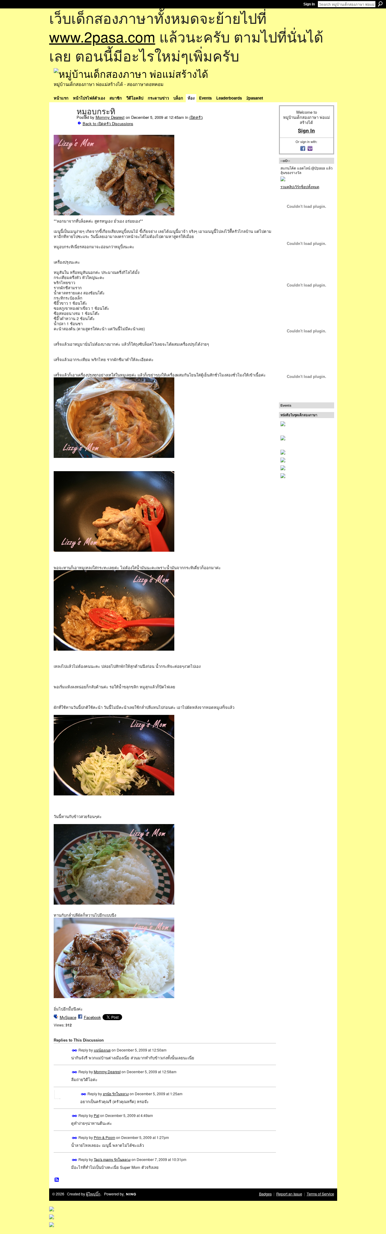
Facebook (92, 1017)
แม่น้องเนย (102, 1049)
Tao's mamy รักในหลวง (112, 1159)
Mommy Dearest (110, 117)
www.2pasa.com (102, 36)
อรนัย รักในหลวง (116, 1093)
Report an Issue (289, 1194)
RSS (57, 1180)
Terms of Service (320, 1194)
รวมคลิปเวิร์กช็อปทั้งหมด (299, 186)
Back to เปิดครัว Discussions (108, 123)
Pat (96, 1115)
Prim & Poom (104, 1137)
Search (380, 4)
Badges (265, 1194)
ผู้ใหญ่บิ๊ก (93, 1194)
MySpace (68, 1017)
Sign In (309, 4)
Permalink (75, 1050)
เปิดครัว (196, 117)
